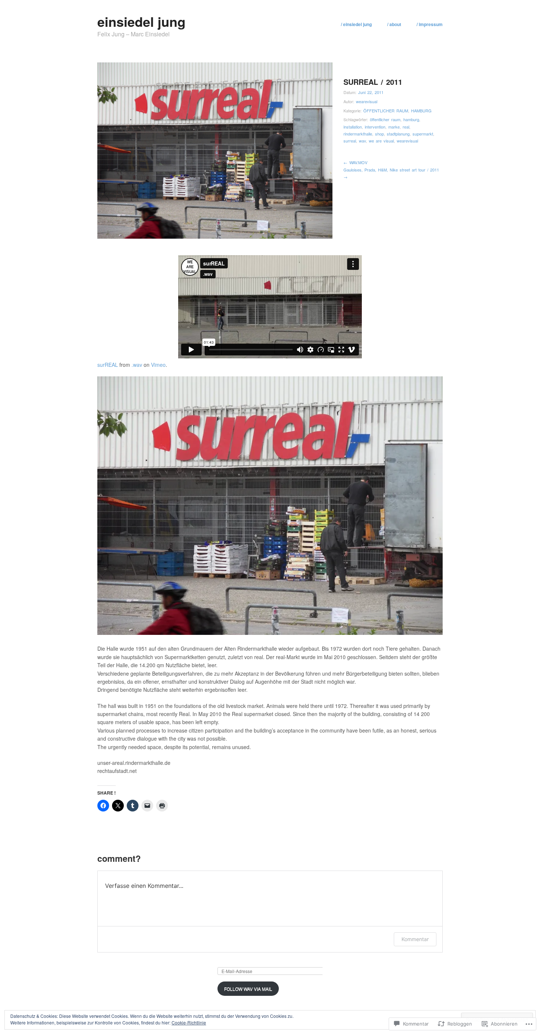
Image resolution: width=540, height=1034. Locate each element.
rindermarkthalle (357, 134)
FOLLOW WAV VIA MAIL (248, 989)
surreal (349, 141)
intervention (375, 127)
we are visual (381, 141)
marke (394, 127)
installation (352, 127)
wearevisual (366, 101)
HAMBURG (421, 110)
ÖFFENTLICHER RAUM (385, 110)
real (406, 127)
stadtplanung (398, 134)
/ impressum (430, 24)
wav (362, 141)
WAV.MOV (355, 162)
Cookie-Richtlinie (189, 1022)
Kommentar (415, 939)
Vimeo (158, 364)
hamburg (411, 119)
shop (379, 134)
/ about (394, 24)
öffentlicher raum (385, 119)
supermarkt (423, 134)
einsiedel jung (141, 21)
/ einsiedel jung (356, 24)
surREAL (107, 364)
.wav (137, 364)
